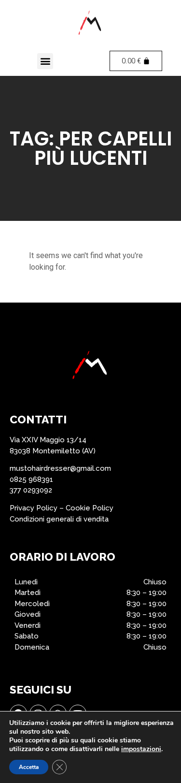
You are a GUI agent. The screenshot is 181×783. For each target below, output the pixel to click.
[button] (45, 61)
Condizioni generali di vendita (59, 519)
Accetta (29, 767)
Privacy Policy (33, 508)
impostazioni (141, 749)
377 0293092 (31, 490)
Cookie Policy (89, 508)
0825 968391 (31, 479)
